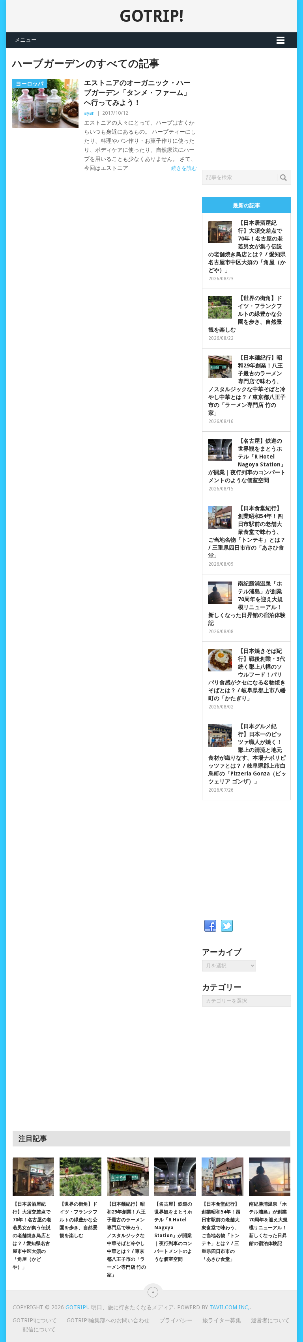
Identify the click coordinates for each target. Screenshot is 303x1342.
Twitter (227, 926)
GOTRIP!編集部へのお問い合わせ (108, 1320)
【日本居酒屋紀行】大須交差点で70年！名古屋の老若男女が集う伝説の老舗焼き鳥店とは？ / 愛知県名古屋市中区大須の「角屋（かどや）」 (247, 246)
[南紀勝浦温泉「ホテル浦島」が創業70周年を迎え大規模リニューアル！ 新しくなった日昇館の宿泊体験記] (270, 1176)
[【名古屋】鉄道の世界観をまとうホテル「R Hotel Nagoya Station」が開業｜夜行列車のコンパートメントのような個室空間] (175, 1176)
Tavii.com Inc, (229, 1307)
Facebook (210, 926)
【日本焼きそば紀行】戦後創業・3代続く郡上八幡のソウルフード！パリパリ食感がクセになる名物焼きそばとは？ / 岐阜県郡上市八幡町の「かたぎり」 (247, 674)
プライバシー (176, 1320)
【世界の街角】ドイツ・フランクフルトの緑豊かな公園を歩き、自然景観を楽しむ (245, 314)
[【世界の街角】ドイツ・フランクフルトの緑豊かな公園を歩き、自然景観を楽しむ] (80, 1176)
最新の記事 (246, 205)
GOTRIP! (151, 16)
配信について (39, 1329)
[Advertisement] (252, 107)
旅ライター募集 (221, 1320)
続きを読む (184, 168)
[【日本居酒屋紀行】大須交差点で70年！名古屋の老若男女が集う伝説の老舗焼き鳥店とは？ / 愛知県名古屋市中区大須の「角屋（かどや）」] (33, 1176)
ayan (89, 113)
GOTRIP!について (35, 1320)
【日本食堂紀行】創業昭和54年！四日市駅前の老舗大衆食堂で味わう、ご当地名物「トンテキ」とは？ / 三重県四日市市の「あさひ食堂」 (247, 532)
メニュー (26, 40)
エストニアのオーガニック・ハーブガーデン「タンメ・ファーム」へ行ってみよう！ (137, 92)
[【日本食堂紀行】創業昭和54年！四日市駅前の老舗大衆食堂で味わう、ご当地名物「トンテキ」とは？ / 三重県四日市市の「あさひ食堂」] (222, 1176)
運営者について (270, 1320)
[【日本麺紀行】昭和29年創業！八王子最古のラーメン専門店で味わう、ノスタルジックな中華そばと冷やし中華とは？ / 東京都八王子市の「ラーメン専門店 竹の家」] (128, 1176)
